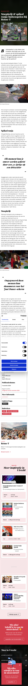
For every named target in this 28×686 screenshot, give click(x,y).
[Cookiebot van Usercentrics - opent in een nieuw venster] (20, 316)
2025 (4, 411)
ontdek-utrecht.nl (6, 655)
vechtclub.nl (5, 397)
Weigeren (14, 369)
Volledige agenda (13, 614)
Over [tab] (23, 319)
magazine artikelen (12, 411)
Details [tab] (14, 319)
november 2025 (6, 413)
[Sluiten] (19, 665)
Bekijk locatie (5, 452)
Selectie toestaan (14, 365)
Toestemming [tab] (5, 319)
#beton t (5, 403)
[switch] (24, 347)
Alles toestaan (14, 361)
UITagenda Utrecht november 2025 (11, 390)
